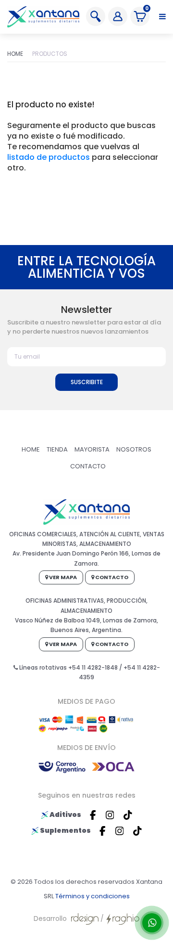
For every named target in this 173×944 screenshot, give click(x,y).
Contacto (88, 466)
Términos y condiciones (92, 896)
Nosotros (133, 449)
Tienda (57, 449)
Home (15, 54)
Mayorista (92, 449)
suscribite (87, 382)
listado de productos (48, 157)
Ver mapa (62, 577)
